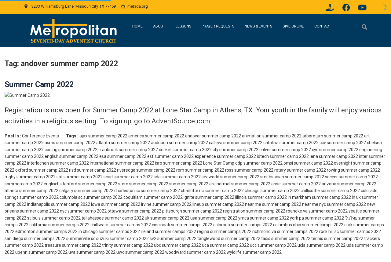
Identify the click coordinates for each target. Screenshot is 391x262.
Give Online (293, 26)
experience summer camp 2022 (225, 156)
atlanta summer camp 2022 (123, 142)
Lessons (183, 26)
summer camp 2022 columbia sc (51, 197)
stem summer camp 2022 (143, 183)
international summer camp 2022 (122, 163)
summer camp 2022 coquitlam (113, 197)
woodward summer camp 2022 (195, 252)
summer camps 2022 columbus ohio (266, 224)
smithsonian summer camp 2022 (292, 176)
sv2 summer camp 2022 (173, 238)
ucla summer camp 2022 (321, 245)
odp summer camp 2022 (259, 163)
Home (137, 26)
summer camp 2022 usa (173, 218)
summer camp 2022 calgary (46, 190)
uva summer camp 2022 (91, 252)
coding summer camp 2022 (71, 149)
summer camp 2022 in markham (279, 197)
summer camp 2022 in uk (336, 197)
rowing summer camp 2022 (353, 170)
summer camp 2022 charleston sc (107, 190)
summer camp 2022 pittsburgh (152, 211)
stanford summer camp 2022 (88, 183)
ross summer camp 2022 (249, 170)
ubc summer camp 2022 (177, 245)
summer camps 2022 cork (327, 224)
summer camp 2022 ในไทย (331, 218)
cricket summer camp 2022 (185, 149)
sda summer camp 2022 (177, 176)
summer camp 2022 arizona (309, 183)
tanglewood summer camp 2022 (228, 238)
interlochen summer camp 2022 (58, 163)
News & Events (258, 26)
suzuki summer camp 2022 (122, 238)
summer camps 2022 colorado (200, 224)
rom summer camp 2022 (200, 170)
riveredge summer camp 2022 (146, 170)
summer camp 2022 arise (256, 183)
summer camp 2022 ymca (223, 218)
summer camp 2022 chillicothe (290, 190)
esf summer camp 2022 (170, 156)
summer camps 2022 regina (182, 231)
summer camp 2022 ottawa (94, 211)
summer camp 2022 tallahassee (73, 218)
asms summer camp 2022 (70, 142)
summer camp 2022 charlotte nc (172, 190)
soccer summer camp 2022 (351, 176)
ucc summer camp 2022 (273, 245)
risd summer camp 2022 (92, 170)
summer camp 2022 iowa (75, 204)
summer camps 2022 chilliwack (78, 224)
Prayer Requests (218, 26)
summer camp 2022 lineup (178, 204)
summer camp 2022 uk (127, 218)
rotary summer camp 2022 (300, 170)
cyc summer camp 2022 (335, 149)
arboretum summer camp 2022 (332, 135)
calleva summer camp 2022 (235, 142)
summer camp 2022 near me (233, 204)
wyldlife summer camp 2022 (254, 252)
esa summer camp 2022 (122, 156)
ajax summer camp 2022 (103, 135)
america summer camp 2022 (156, 135)
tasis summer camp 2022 (285, 238)
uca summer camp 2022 (225, 245)
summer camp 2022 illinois (221, 197)
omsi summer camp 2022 (308, 163)
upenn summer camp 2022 (41, 252)
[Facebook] (346, 7)
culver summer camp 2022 (285, 149)
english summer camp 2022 (71, 156)
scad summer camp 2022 (128, 176)
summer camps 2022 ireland (126, 231)
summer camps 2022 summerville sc (59, 238)
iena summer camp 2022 (334, 156)
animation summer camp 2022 (271, 135)
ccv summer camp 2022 (343, 142)
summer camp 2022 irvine (126, 204)
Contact (322, 26)
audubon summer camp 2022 (179, 142)
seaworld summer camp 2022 (230, 176)
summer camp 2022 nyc (43, 211)
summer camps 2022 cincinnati (140, 224)
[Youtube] (362, 7)
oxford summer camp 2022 (41, 170)
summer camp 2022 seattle (335, 211)
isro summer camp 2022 (178, 163)
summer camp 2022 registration (214, 211)
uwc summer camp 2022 (140, 252)
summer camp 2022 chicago (232, 190)
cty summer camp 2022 (235, 149)
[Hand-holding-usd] (330, 7)
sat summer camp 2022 (80, 176)
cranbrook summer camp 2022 (128, 149)
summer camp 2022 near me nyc (294, 204)
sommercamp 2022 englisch (32, 183)
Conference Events (40, 135)
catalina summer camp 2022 (291, 142)
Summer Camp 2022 (39, 84)
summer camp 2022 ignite (169, 197)
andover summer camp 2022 (213, 135)
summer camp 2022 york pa (277, 218)
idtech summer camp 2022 (283, 156)
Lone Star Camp (218, 163)
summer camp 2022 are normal (199, 183)
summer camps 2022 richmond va (243, 231)
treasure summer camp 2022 (73, 245)
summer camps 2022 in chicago (67, 231)
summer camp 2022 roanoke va (277, 211)
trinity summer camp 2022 (127, 245)
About (159, 26)
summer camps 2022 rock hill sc (308, 231)
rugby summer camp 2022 (30, 176)
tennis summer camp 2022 (337, 238)
